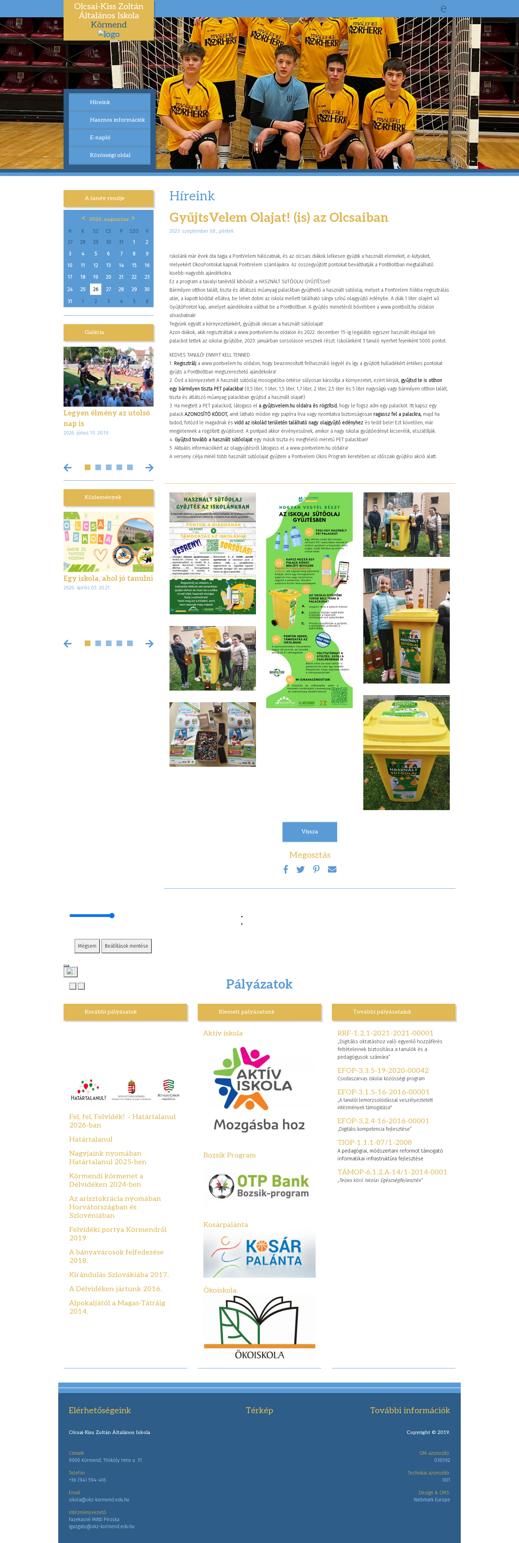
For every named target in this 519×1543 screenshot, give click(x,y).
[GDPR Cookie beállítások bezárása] (66, 966)
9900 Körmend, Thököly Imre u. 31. (106, 1460)
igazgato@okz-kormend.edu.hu (102, 1527)
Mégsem (87, 946)
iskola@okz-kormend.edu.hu (99, 1500)
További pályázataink (382, 1012)
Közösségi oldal (110, 155)
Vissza (310, 831)
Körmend (108, 16)
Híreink (100, 102)
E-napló (100, 137)
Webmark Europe (432, 1500)
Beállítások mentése (126, 946)
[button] (87, 467)
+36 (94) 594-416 (87, 1480)
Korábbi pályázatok (111, 1012)
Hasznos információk (117, 120)
